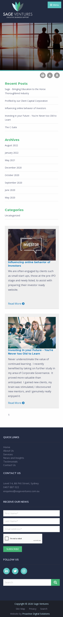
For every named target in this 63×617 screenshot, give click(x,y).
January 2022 (11, 152)
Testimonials (10, 461)
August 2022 (11, 145)
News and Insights (13, 457)
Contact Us (9, 465)
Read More (15, 303)
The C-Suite (11, 127)
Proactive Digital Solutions (36, 613)
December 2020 (13, 167)
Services (8, 454)
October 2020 (12, 175)
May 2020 (10, 197)
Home (6, 447)
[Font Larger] (57, 75)
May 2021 (10, 160)
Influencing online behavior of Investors (25, 108)
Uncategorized (12, 215)
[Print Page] (43, 75)
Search (43, 608)
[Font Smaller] (50, 75)
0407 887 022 (11, 487)
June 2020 (10, 190)
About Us (8, 450)
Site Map (20, 608)
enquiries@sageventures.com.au (21, 491)
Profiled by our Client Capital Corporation (26, 100)
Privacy (32, 608)
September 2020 (13, 182)
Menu (55, 4)
